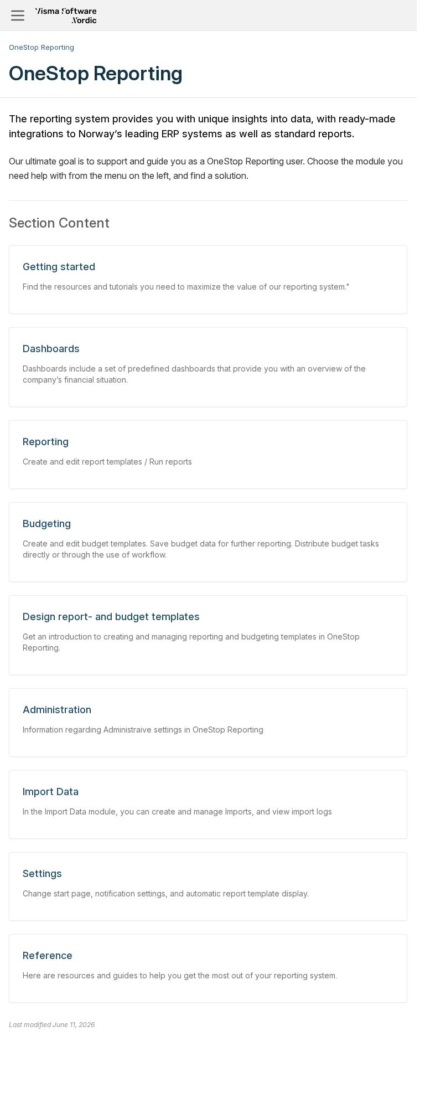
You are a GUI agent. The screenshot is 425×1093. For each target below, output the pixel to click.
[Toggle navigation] (18, 15)
